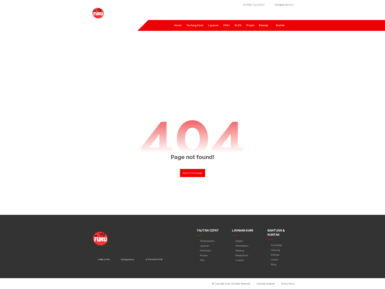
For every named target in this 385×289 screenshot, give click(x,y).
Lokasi (274, 259)
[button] (291, 25)
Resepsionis (242, 255)
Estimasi (275, 254)
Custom (240, 260)
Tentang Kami (207, 241)
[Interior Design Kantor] (97, 12)
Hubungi (275, 250)
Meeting (240, 250)
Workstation (242, 245)
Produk (204, 255)
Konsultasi (276, 245)
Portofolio (205, 250)
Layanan (204, 245)
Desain (239, 241)
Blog (273, 264)
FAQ (202, 260)
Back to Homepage (192, 173)
